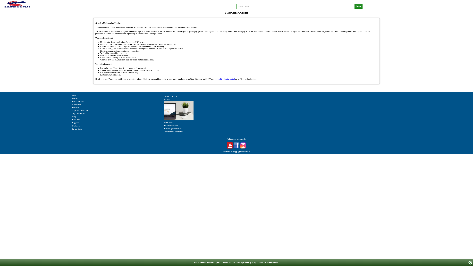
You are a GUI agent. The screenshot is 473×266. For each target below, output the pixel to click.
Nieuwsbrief (76, 104)
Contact (75, 98)
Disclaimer (76, 126)
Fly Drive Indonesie (170, 96)
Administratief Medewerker (173, 132)
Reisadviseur (168, 122)
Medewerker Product (171, 125)
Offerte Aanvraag (78, 101)
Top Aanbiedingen (78, 114)
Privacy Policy (77, 129)
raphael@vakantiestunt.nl (225, 79)
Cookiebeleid (76, 120)
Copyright (75, 123)
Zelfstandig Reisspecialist (173, 129)
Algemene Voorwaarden (80, 110)
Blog (74, 117)
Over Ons (75, 107)
